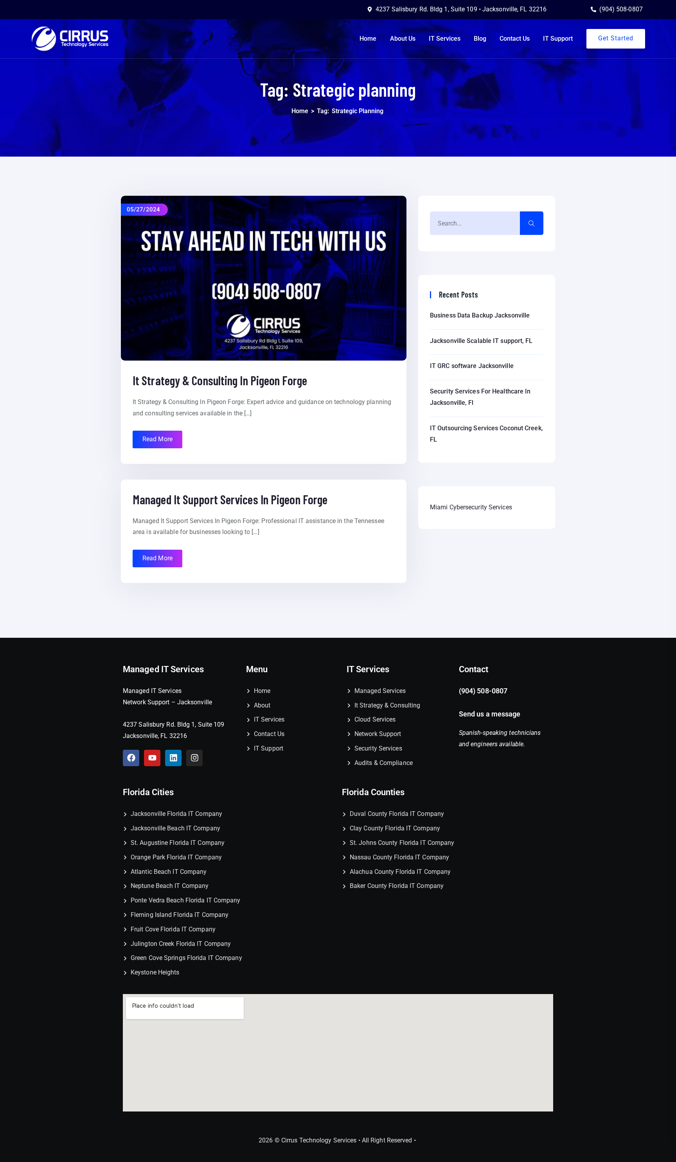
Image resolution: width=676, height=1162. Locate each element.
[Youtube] (152, 758)
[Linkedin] (173, 758)
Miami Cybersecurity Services (471, 507)
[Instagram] (194, 758)
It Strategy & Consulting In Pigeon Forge (220, 380)
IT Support (558, 38)
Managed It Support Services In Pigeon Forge (230, 499)
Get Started (615, 38)
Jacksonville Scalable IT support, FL (481, 341)
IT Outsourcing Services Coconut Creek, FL (486, 433)
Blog (480, 38)
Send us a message (490, 714)
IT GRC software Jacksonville (472, 366)
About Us (402, 38)
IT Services (444, 38)
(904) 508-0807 (483, 691)
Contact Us (515, 38)
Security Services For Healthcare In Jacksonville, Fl (480, 397)
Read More (157, 439)
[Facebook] (131, 758)
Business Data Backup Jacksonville (480, 315)
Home (368, 38)
